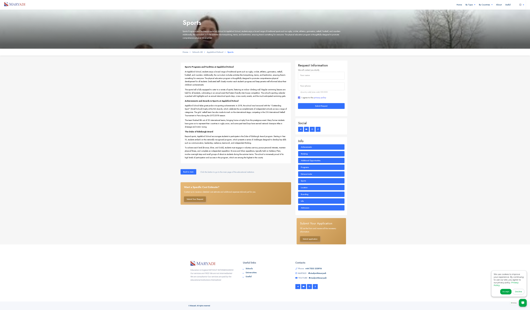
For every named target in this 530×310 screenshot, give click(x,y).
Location (304, 187)
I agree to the (313, 97)
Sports (303, 180)
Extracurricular (306, 174)
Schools (249, 268)
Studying (304, 153)
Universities (251, 272)
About (499, 4)
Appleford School (215, 52)
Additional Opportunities (310, 160)
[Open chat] (523, 303)
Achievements (306, 147)
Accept (505, 291)
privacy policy (320, 97)
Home (459, 4)
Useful (508, 4)
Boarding (304, 194)
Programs (305, 167)
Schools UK (197, 52)
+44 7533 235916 (313, 268)
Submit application (310, 239)
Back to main (188, 172)
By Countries (484, 4)
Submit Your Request (195, 199)
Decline (518, 291)
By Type (469, 4)
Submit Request (321, 106)
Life (302, 201)
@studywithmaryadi (317, 273)
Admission (305, 207)
